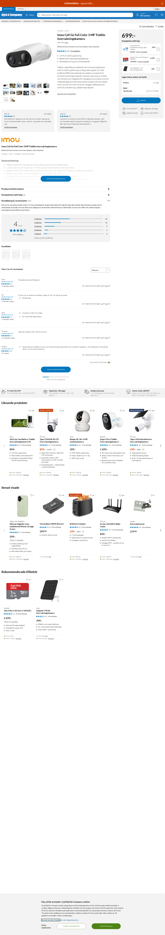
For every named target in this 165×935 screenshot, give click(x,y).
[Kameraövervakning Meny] (42, 21)
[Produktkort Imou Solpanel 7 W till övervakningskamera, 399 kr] (50, 591)
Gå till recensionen (10, 127)
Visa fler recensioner (56, 369)
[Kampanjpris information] (54, 450)
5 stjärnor (38, 219)
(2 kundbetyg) (25, 532)
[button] (6, 85)
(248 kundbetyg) (147, 445)
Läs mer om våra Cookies (50, 920)
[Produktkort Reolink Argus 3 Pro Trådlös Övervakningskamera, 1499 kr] (112, 421)
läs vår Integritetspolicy (69, 920)
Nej (106, 286)
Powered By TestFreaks (98, 362)
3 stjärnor (38, 226)
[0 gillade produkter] (156, 15)
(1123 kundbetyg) (117, 530)
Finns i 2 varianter (141, 52)
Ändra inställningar (46, 926)
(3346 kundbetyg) (21, 614)
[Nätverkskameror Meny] (81, 21)
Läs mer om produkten (66, 94)
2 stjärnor (38, 230)
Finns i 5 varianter (143, 61)
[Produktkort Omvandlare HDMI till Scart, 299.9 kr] (52, 505)
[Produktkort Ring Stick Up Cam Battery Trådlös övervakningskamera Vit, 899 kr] (22, 421)
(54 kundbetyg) (56, 445)
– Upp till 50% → (79, 3)
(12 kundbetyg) (116, 445)
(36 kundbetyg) (86, 527)
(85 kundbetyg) (56, 527)
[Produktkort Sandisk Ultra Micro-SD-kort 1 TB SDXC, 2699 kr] (17, 591)
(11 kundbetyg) (86, 445)
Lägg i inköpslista (148, 26)
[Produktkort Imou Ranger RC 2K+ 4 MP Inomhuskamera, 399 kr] (82, 421)
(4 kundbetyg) (146, 527)
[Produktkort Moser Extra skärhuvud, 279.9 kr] (142, 505)
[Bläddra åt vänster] (4, 445)
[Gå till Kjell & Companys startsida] (12, 14)
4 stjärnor (38, 222)
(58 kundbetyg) (26, 445)
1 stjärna (37, 234)
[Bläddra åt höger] (161, 445)
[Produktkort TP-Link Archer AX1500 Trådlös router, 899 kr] (112, 505)
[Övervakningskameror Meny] (63, 21)
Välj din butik (127, 91)
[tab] (9, 9)
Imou (66, 42)
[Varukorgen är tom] (162, 15)
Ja (101, 286)
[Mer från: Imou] (10, 141)
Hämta (143, 100)
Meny (31, 15)
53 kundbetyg (75, 51)
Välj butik (26, 475)
